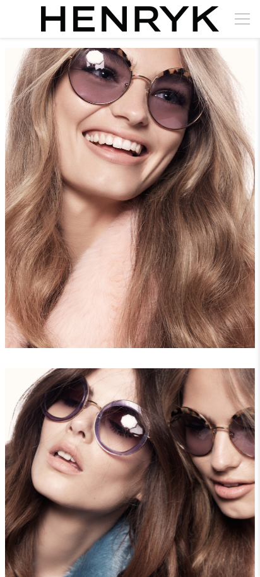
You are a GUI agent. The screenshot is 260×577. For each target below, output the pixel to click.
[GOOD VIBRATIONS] (130, 205)
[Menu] (242, 19)
